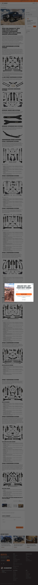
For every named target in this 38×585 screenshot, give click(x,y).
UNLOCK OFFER (24, 294)
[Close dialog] (32, 284)
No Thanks (24, 299)
